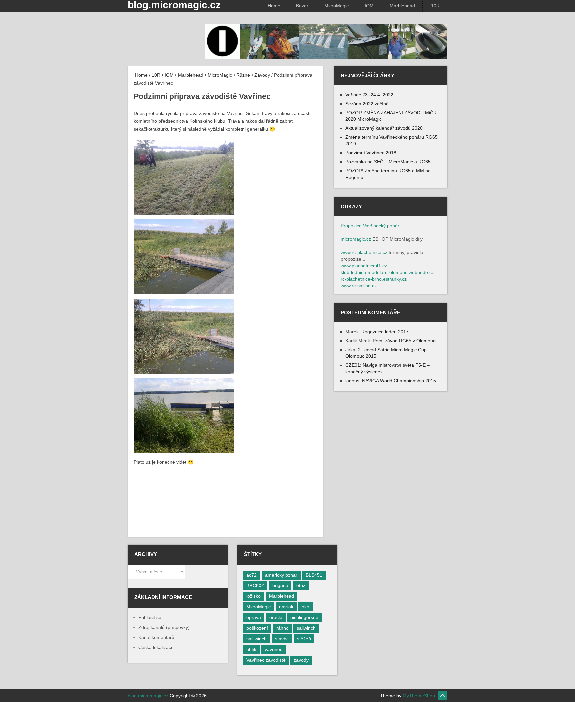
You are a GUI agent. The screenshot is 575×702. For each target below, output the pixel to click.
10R (435, 5)
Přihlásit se (149, 617)
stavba (282, 638)
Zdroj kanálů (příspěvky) (164, 627)
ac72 (251, 575)
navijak (286, 606)
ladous (352, 380)
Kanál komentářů (156, 637)
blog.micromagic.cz (148, 695)
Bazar (302, 5)
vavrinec (273, 649)
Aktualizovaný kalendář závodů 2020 (384, 128)
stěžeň (304, 638)
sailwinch (306, 628)
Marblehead (402, 5)
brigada (280, 585)
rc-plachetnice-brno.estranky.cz (374, 279)
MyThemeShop (419, 695)
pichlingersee (304, 617)
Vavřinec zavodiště (266, 660)
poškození (257, 628)
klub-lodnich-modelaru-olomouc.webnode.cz (387, 272)
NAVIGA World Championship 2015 (399, 380)
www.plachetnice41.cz (364, 265)
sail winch (256, 638)
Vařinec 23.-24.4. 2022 (369, 94)
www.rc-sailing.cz (359, 285)
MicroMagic (336, 5)
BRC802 (255, 585)
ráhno (282, 628)
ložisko (253, 596)
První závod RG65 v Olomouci (404, 340)
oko (305, 606)
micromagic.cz (356, 239)
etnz (300, 585)
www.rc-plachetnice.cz (364, 252)
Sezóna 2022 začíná (367, 103)
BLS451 (314, 575)
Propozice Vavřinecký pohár (370, 225)
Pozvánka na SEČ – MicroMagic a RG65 (388, 161)
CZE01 (352, 365)
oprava (253, 617)
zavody (301, 660)
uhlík (251, 649)
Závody (262, 75)
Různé (243, 75)
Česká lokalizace (156, 647)
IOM (369, 5)
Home (274, 5)
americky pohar (281, 575)
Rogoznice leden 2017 (385, 331)
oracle (275, 617)
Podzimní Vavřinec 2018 (370, 152)
